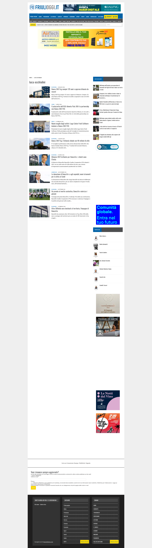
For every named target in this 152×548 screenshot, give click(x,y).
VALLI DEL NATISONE (80, 21)
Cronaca (65, 17)
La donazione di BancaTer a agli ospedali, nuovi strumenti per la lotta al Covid (71, 175)
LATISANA (51, 21)
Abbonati (108, 17)
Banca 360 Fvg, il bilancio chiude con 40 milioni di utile (70, 140)
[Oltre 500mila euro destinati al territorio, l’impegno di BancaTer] (39, 216)
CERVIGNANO (45, 21)
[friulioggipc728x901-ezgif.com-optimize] (92, 10)
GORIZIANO (54, 172)
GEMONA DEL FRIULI (108, 21)
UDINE (31, 21)
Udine (40, 17)
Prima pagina (33, 17)
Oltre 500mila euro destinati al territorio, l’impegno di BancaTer (70, 209)
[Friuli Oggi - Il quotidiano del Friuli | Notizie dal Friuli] (44, 7)
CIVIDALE (55, 21)
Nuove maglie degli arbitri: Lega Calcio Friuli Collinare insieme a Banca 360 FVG (70, 124)
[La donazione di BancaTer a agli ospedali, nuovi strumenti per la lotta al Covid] (39, 182)
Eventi (82, 17)
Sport (78, 17)
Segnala (88, 463)
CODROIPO (35, 21)
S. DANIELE (60, 21)
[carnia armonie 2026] (108, 312)
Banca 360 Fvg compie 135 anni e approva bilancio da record (70, 90)
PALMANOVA (73, 21)
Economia (72, 17)
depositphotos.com (48, 542)
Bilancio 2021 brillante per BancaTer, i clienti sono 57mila (68, 158)
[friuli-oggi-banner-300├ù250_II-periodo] (108, 223)
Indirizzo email (35, 476)
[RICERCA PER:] (114, 24)
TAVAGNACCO (40, 21)
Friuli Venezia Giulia (89, 21)
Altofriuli (53, 17)
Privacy (33, 481)
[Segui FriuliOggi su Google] (108, 147)
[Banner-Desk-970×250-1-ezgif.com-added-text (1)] (76, 47)
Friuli (53, 121)
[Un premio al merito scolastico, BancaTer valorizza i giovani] (39, 199)
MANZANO (68, 21)
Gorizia (60, 17)
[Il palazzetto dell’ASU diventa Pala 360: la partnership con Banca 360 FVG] (39, 114)
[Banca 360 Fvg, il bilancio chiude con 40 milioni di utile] (39, 148)
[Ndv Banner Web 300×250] (108, 409)
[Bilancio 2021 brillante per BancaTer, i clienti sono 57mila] (39, 165)
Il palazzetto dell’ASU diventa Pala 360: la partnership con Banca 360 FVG (70, 107)
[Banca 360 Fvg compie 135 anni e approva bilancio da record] (39, 97)
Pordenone (46, 17)
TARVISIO (119, 21)
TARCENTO (101, 21)
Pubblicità (82, 463)
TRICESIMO (96, 21)
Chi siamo (100, 17)
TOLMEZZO (114, 21)
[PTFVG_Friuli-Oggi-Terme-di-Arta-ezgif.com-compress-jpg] (108, 335)
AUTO (65, 541)
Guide (87, 17)
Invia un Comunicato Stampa (70, 463)
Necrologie (94, 17)
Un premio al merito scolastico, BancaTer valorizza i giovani (69, 192)
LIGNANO (64, 21)
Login (115, 17)
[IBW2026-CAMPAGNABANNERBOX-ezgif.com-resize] (108, 432)
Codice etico (43, 504)
